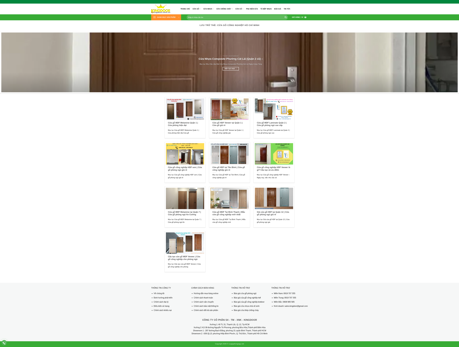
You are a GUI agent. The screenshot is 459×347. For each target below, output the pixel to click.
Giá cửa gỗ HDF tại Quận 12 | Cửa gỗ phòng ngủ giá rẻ (273, 213)
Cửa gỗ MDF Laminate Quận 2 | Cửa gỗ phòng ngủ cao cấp (272, 124)
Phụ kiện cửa (252, 9)
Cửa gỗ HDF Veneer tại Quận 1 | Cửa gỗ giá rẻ (227, 124)
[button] (166, 17)
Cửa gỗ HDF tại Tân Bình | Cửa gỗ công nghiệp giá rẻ (228, 168)
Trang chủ (185, 9)
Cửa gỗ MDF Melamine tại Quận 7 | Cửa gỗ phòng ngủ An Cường (184, 213)
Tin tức (287, 9)
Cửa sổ (238, 9)
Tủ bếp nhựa (266, 9)
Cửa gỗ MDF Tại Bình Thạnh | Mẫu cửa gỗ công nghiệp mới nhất (228, 213)
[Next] (447, 62)
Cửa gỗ (196, 9)
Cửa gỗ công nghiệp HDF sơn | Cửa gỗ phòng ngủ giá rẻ (185, 168)
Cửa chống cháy (223, 9)
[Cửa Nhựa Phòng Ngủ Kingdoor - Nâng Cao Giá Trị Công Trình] (164, 9)
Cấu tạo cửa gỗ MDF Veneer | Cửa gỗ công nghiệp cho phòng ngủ (184, 257)
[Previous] (12, 62)
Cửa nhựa (207, 9)
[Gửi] (286, 17)
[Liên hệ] (4, 343)
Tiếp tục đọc (230, 68)
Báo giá (277, 9)
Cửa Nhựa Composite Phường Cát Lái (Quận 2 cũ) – (231, 58)
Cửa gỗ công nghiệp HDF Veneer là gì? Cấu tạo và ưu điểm (273, 168)
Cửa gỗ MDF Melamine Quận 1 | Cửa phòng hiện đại (183, 124)
